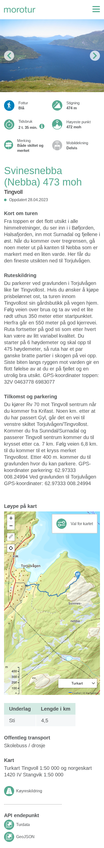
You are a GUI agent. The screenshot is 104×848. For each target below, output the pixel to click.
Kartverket (92, 693)
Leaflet (76, 693)
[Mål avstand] (11, 537)
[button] (78, 575)
